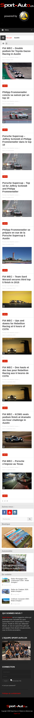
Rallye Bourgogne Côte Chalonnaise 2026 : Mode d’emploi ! (20, 580)
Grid (3, 44)
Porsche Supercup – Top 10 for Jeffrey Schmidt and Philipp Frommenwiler (16, 187)
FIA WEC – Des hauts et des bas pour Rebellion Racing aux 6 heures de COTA (15, 371)
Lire (4, 85)
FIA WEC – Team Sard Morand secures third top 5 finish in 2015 (16, 279)
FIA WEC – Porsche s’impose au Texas (13, 462)
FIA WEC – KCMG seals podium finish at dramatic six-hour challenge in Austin (16, 418)
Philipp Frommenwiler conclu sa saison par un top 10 (15, 95)
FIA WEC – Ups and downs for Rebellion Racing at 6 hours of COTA (13, 325)
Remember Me (16, 681)
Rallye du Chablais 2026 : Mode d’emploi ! (20, 590)
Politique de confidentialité (11, 693)
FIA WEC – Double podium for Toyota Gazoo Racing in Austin (16, 51)
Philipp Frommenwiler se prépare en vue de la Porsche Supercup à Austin (16, 234)
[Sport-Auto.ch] (17, 5)
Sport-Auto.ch (7, 617)
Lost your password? (9, 685)
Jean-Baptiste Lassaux (13, 57)
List (6, 44)
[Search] (29, 519)
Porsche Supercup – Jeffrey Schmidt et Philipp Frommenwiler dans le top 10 (16, 140)
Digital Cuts (17, 713)
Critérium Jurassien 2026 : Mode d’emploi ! (20, 600)
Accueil (9, 38)
